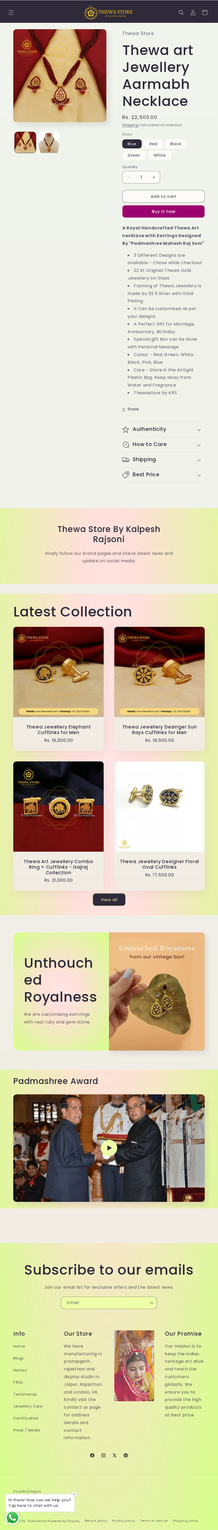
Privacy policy (123, 1521)
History (20, 1370)
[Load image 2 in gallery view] (49, 142)
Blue (132, 144)
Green (134, 155)
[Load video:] (109, 1148)
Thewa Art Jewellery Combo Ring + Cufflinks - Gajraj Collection (59, 867)
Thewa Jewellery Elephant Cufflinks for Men (58, 729)
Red (153, 144)
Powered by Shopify (64, 1521)
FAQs (18, 1382)
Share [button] (133, 409)
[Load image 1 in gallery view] (25, 142)
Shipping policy (185, 1521)
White (160, 155)
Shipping (130, 125)
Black (175, 144)
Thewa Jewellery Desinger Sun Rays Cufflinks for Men (159, 729)
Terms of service (154, 1521)
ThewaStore (37, 1521)
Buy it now (163, 211)
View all (109, 899)
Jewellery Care (28, 1406)
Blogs (18, 1358)
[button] (11, 12)
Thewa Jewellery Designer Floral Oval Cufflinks (159, 864)
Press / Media (26, 1430)
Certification (26, 1418)
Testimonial (25, 1394)
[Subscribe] (151, 1303)
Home (19, 1346)
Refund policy (96, 1521)
